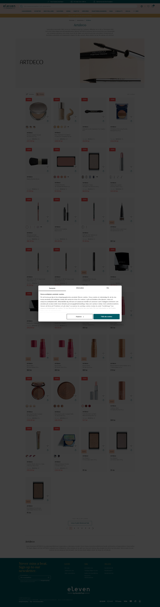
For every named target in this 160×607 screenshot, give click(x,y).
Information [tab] (80, 288)
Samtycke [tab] (52, 288)
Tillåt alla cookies (106, 316)
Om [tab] (108, 288)
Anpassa (79, 316)
